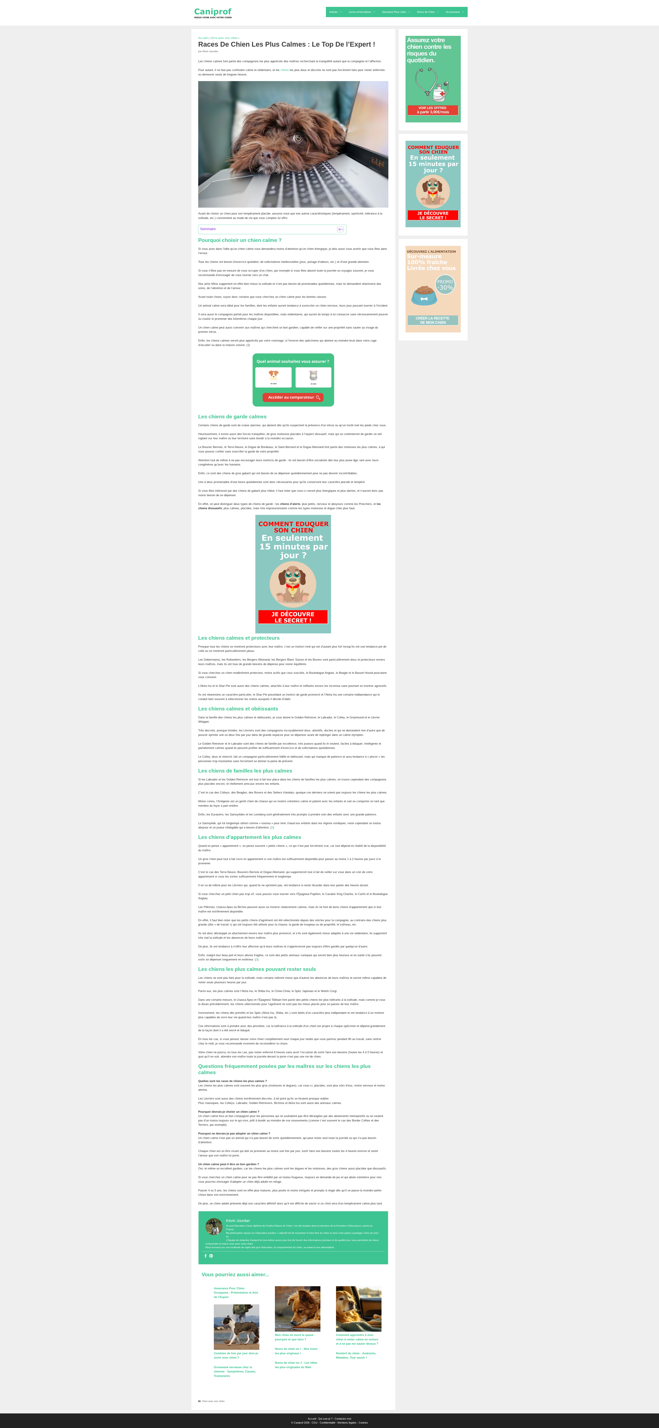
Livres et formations (360, 11)
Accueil (203, 38)
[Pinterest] (211, 1256)
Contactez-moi (343, 1418)
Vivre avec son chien (223, 38)
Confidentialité (327, 1422)
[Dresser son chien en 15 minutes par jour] (293, 632)
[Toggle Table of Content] (339, 229)
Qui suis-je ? (325, 1418)
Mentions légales (347, 1422)
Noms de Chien (426, 11)
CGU (314, 1422)
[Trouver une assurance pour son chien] (293, 407)
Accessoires (453, 11)
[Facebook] (205, 1256)
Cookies (363, 1422)
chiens (285, 70)
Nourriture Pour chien (394, 11)
